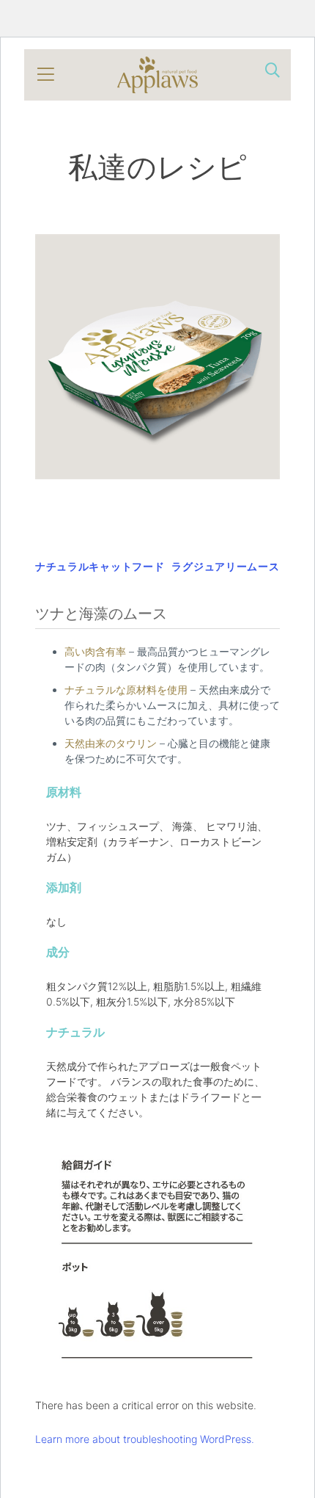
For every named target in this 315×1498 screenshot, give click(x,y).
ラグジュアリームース (225, 566)
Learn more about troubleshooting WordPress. (144, 1439)
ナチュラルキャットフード (99, 566)
